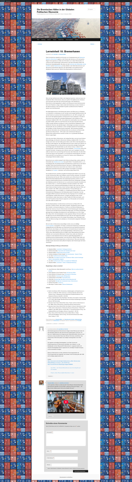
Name (49, 451)
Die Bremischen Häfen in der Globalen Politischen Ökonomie (55, 10)
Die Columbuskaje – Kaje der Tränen (74, 254)
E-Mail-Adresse (50, 458)
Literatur (76, 39)
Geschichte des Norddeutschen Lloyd (66, 250)
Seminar (49, 39)
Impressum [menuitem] (8, 1)
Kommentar (49, 432)
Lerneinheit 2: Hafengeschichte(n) (64, 249)
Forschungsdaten (69, 39)
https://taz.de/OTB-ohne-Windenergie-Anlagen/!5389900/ (60, 364)
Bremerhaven (56, 320)
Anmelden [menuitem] (2, 1)
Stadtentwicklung (58, 65)
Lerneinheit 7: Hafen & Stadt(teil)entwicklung (66, 262)
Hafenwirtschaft (67, 319)
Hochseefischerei (66, 277)
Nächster (92, 44)
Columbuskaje (77, 148)
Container (55, 170)
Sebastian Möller (62, 54)
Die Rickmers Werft (71, 272)
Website (48, 464)
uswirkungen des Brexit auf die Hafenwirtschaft (65, 279)
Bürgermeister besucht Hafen (63, 252)
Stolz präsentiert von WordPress (66, 477)
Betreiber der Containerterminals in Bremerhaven (67, 281)
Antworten (50, 376)
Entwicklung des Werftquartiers (63, 276)
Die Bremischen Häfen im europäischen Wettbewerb (65, 260)
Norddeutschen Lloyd (58, 162)
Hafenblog (43, 39)
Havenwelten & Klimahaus (70, 274)
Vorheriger (39, 44)
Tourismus (60, 282)
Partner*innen (61, 39)
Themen (54, 39)
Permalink (79, 320)
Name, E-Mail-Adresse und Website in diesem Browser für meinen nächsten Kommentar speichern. (66, 468)
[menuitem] (131, 1)
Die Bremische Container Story (60, 255)
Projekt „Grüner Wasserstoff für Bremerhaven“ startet (62, 372)
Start (38, 39)
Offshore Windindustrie (67, 284)
